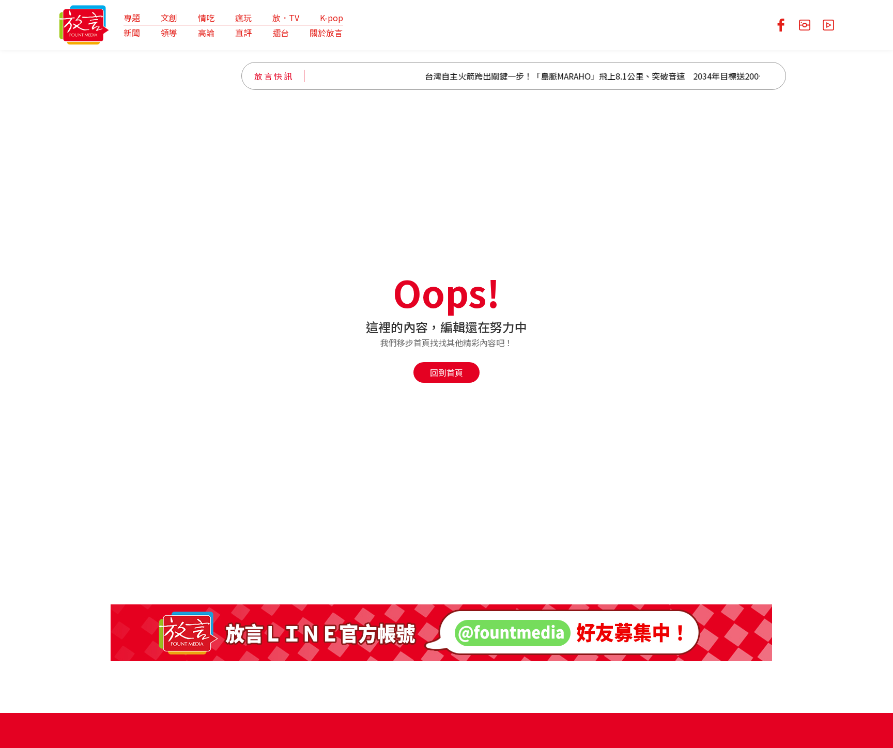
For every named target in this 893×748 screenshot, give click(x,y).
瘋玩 (243, 17)
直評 (243, 32)
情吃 (206, 17)
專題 (132, 17)
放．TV (285, 17)
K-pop (331, 17)
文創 (169, 17)
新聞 (132, 32)
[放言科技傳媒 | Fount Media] (84, 24)
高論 (206, 32)
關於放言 (326, 32)
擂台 (280, 32)
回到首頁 (446, 372)
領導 (169, 32)
